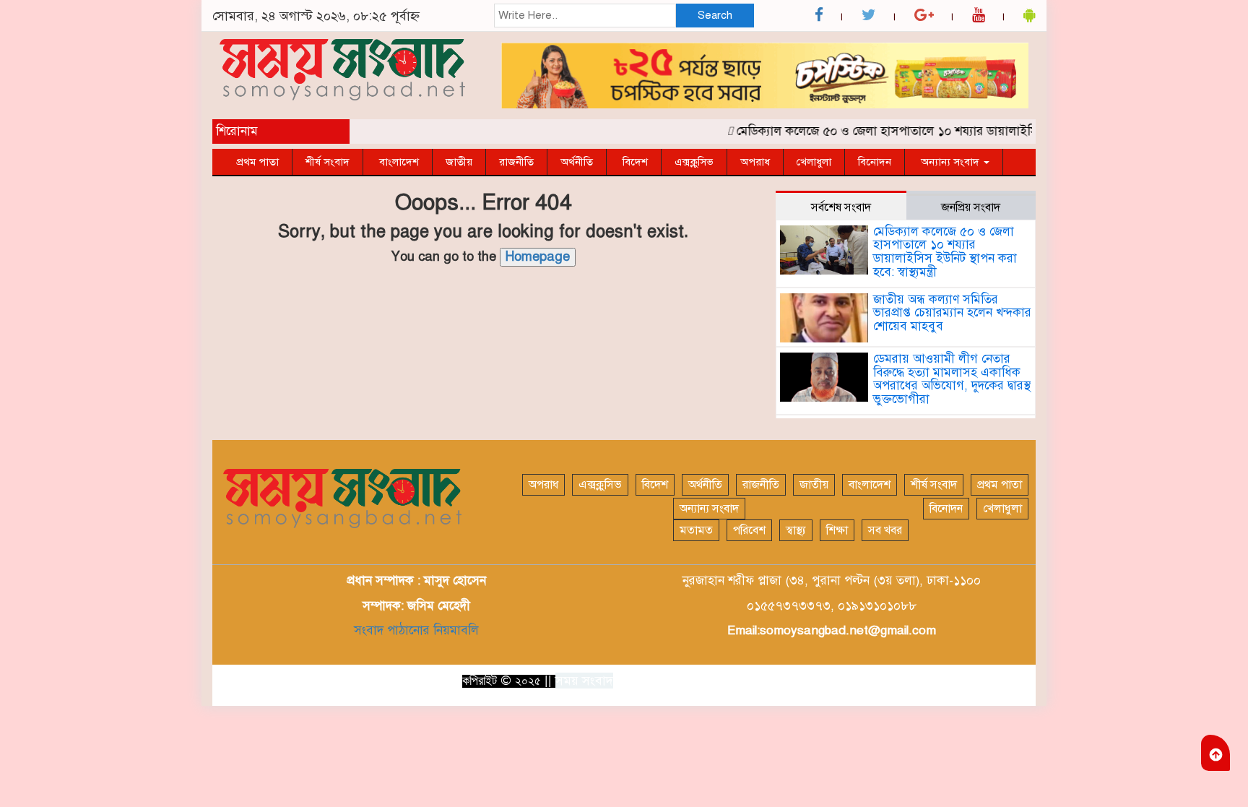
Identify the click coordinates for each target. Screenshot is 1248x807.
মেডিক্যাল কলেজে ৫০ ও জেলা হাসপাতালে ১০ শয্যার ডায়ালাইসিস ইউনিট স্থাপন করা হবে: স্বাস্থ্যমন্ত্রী (956, 131)
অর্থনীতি (576, 161)
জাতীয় (459, 161)
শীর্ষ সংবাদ (328, 161)
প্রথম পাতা (257, 161)
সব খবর (885, 530)
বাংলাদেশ (397, 161)
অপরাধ (755, 161)
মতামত (696, 530)
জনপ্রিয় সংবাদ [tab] (970, 207)
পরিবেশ (749, 530)
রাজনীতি (516, 161)
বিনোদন (874, 161)
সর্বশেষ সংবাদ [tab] (841, 207)
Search (715, 15)
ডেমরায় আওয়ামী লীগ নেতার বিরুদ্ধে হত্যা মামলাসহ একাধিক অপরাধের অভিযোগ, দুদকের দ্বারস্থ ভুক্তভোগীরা (952, 379)
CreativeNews (992, 680)
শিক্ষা (837, 530)
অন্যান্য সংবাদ (950, 161)
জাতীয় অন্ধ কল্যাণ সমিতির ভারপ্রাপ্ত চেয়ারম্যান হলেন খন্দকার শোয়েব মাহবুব (952, 313)
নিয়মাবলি (454, 630)
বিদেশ (634, 161)
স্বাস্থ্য (796, 530)
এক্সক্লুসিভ (694, 161)
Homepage (538, 256)
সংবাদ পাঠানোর (392, 630)
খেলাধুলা (814, 161)
